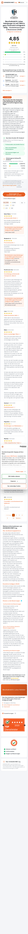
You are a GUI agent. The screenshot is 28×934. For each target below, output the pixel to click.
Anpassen (13, 481)
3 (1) (12, 205)
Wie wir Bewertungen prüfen (9, 185)
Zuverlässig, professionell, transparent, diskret (11, 275)
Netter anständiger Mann (11, 334)
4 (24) (6, 205)
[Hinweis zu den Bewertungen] (21, 601)
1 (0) (11, 208)
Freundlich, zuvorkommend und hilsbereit (13, 502)
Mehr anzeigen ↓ (7, 90)
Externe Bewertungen (9, 198)
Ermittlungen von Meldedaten (13, 426)
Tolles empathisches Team (12, 443)
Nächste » (18, 518)
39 (13, 518)
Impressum (7, 706)
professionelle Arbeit (10, 218)
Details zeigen (19, 471)
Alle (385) (5, 202)
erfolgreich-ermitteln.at (14, 32)
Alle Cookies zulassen (14, 476)
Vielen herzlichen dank (10, 315)
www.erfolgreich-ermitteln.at (11, 705)
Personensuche (8, 242)
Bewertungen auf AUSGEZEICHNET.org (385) (14, 194)
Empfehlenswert (9, 407)
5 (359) (13, 202)
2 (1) (5, 208)
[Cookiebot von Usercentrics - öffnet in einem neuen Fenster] (20, 447)
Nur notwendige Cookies (14, 486)
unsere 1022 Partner (11, 456)
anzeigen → (22, 76)
